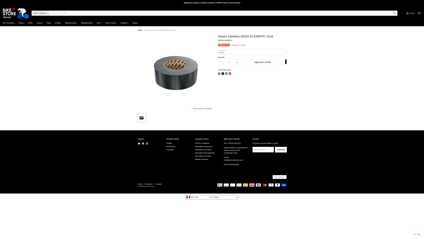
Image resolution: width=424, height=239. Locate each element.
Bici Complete (8, 23)
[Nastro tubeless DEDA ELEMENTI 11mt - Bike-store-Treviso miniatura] (141, 117)
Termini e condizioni (202, 143)
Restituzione (170, 146)
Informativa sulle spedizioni (204, 153)
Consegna (170, 150)
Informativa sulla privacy (204, 146)
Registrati (281, 149)
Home (139, 30)
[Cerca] (394, 13)
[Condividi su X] (222, 73)
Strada (21, 23)
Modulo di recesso (201, 159)
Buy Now (286, 61)
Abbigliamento (87, 23)
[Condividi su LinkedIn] (226, 73)
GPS (99, 23)
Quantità (221, 57)
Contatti (169, 143)
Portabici (124, 23)
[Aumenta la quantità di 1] (237, 62)
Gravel (39, 23)
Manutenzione (71, 23)
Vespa (135, 23)
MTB (30, 23)
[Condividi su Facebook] (219, 73)
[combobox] (198, 197)
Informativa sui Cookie (203, 156)
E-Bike (58, 23)
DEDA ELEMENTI (225, 40)
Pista (48, 23)
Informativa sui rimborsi (203, 150)
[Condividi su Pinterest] (230, 73)
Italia (278, 177)
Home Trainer (110, 23)
